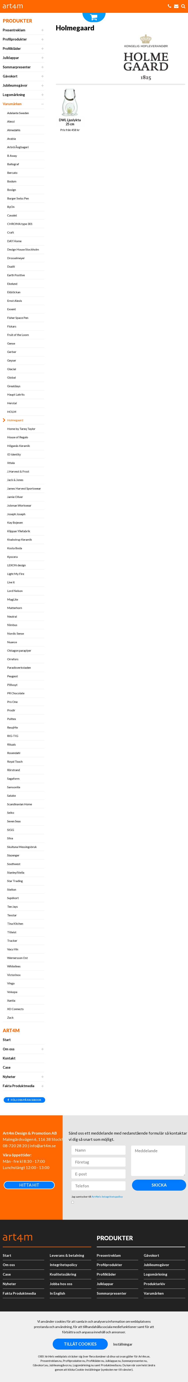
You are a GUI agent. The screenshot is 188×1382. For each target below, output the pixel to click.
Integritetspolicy (63, 1265)
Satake (11, 795)
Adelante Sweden (18, 113)
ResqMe (12, 727)
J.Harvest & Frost (18, 471)
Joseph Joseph (16, 514)
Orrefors (12, 659)
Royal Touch (15, 761)
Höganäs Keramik (18, 445)
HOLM (11, 411)
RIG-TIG (12, 736)
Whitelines (14, 966)
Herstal (12, 403)
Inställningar (122, 1344)
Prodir (11, 710)
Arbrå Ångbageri (18, 147)
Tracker (12, 940)
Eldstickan (13, 292)
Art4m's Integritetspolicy (107, 1196)
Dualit (11, 266)
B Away (12, 155)
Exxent (11, 309)
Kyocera (12, 556)
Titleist (11, 932)
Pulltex (11, 718)
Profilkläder (12, 49)
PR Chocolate (15, 693)
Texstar (12, 915)
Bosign (11, 189)
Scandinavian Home (19, 804)
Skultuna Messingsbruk (22, 847)
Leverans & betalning (67, 1255)
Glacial (11, 369)
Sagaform (13, 778)
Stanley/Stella (15, 872)
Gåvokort (10, 76)
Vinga (11, 983)
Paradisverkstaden (19, 667)
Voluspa (12, 992)
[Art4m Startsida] (15, 6)
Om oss (9, 1049)
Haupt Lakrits (16, 394)
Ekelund (12, 283)
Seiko (10, 812)
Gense (11, 343)
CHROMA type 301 (19, 223)
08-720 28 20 (15, 1145)
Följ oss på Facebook (25, 1099)
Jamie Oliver (15, 497)
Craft (10, 232)
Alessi (11, 121)
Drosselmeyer (16, 258)
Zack (10, 1017)
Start (7, 1040)
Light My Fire (15, 573)
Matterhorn (14, 608)
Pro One (12, 701)
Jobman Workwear (19, 505)
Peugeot (12, 676)
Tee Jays (12, 906)
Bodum (11, 181)
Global (11, 377)
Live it (11, 582)
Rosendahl (13, 753)
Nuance (12, 642)
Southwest (13, 864)
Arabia (11, 138)
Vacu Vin (12, 949)
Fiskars (11, 326)
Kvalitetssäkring (63, 1274)
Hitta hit (29, 1185)
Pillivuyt (12, 684)
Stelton (11, 889)
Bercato (12, 172)
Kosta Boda (14, 548)
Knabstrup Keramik (19, 539)
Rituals (11, 744)
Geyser (11, 360)
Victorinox (14, 975)
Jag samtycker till (97, 1196)
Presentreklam (14, 30)
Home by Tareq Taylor (21, 428)
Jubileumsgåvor (15, 85)
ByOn (11, 206)
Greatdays (13, 386)
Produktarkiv (154, 1284)
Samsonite (13, 787)
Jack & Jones (15, 479)
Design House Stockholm (23, 249)
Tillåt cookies (80, 1344)
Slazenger (13, 855)
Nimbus (12, 625)
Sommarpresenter (17, 67)
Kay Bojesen (15, 522)
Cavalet (12, 215)
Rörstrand (13, 770)
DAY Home (14, 241)
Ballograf (13, 164)
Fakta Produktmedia (18, 1086)
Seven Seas (14, 821)
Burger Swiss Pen (18, 198)
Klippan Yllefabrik (18, 531)
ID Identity (14, 454)
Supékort (13, 898)
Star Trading (15, 881)
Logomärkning (14, 95)
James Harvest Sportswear (24, 488)
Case (6, 1067)
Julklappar (11, 58)
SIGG (10, 829)
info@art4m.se (43, 1145)
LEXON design (16, 565)
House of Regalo (17, 437)
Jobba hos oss (61, 1284)
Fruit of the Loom (18, 334)
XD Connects (15, 1009)
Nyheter (9, 1077)
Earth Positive (16, 275)
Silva (10, 838)
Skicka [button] (159, 1185)
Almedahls (13, 130)
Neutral (12, 616)
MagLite (12, 599)
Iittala (11, 462)
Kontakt (9, 1058)
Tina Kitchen (15, 923)
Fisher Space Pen (17, 317)
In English (57, 1293)
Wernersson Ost (17, 957)
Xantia (11, 1000)
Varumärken (12, 104)
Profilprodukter (15, 39)
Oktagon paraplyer (19, 650)
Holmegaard (15, 420)
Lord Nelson (15, 590)
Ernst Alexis (14, 300)
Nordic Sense (15, 633)
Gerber (11, 351)
